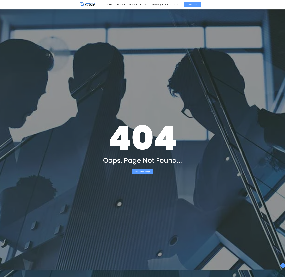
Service (120, 4)
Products (131, 4)
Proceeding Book (159, 4)
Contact (174, 4)
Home (109, 4)
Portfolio (143, 4)
